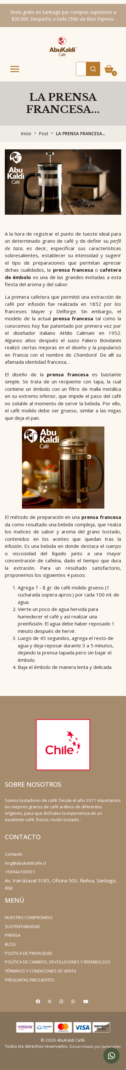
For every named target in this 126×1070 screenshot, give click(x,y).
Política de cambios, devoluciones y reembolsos (57, 962)
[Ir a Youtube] (86, 1003)
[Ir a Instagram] (62, 1003)
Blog (10, 944)
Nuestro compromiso (29, 917)
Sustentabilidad (22, 926)
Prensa (12, 935)
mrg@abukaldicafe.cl (25, 863)
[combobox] (88, 69)
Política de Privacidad (28, 953)
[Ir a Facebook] (39, 1003)
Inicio (26, 133)
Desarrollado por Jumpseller (95, 1046)
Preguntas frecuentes (29, 980)
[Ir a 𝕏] (50, 1003)
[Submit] (93, 69)
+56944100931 (20, 872)
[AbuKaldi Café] (63, 46)
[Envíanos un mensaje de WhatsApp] (111, 1055)
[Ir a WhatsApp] (73, 1003)
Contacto (13, 854)
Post (43, 133)
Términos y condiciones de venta (40, 971)
